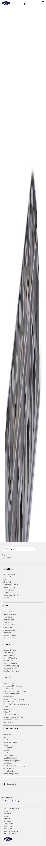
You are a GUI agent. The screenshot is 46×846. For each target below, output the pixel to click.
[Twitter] (6, 801)
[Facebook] (2, 801)
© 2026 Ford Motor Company (12, 809)
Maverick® (6, 558)
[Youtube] (9, 801)
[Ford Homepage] (8, 840)
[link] (6, 811)
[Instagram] (12, 801)
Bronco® (6, 555)
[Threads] (15, 801)
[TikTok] (19, 801)
